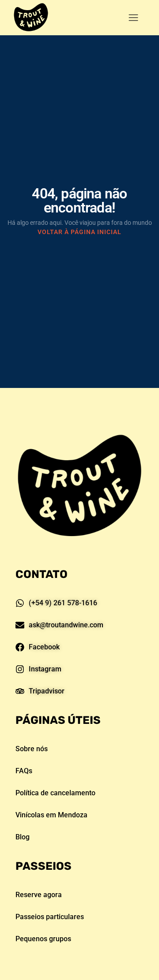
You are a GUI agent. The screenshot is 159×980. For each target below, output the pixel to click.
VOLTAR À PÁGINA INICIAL (79, 231)
